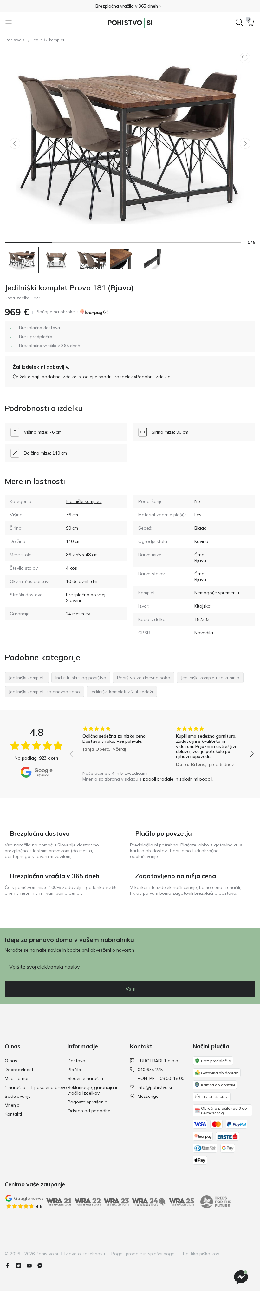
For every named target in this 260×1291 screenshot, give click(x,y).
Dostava (76, 1061)
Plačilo (74, 1069)
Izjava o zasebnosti (84, 1253)
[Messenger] (42, 1265)
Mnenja (12, 1105)
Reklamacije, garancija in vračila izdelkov (93, 1090)
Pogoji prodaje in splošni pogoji (144, 1253)
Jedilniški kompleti (48, 39)
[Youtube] (31, 1265)
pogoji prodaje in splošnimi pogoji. (178, 779)
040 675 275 (150, 1069)
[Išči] (239, 22)
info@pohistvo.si (155, 1087)
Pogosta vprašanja (87, 1102)
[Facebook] (10, 1265)
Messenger (149, 1096)
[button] (130, 6)
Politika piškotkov (201, 1253)
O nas (11, 1061)
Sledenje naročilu (85, 1078)
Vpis (130, 989)
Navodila (203, 633)
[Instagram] (21, 1265)
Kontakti (13, 1114)
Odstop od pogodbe (89, 1111)
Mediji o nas (17, 1078)
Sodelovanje (18, 1096)
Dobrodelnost (19, 1069)
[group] (115, 746)
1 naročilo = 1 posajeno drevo (36, 1087)
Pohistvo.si (15, 39)
